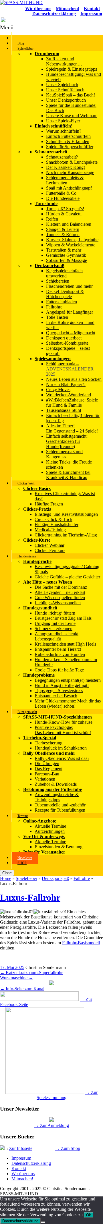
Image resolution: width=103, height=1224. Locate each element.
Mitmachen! (22, 1178)
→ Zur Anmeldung (51, 1125)
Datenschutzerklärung (31, 1163)
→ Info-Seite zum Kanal (22, 988)
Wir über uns (23, 1173)
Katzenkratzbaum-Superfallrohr (31, 972)
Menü (6, 27)
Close (7, 873)
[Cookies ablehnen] (43, 1222)
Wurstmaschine (16, 977)
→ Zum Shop (67, 1148)
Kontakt (18, 1168)
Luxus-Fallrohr (30, 897)
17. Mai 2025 (12, 967)
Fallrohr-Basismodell (81, 942)
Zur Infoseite (20, 1148)
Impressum (21, 1158)
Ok (88, 1215)
